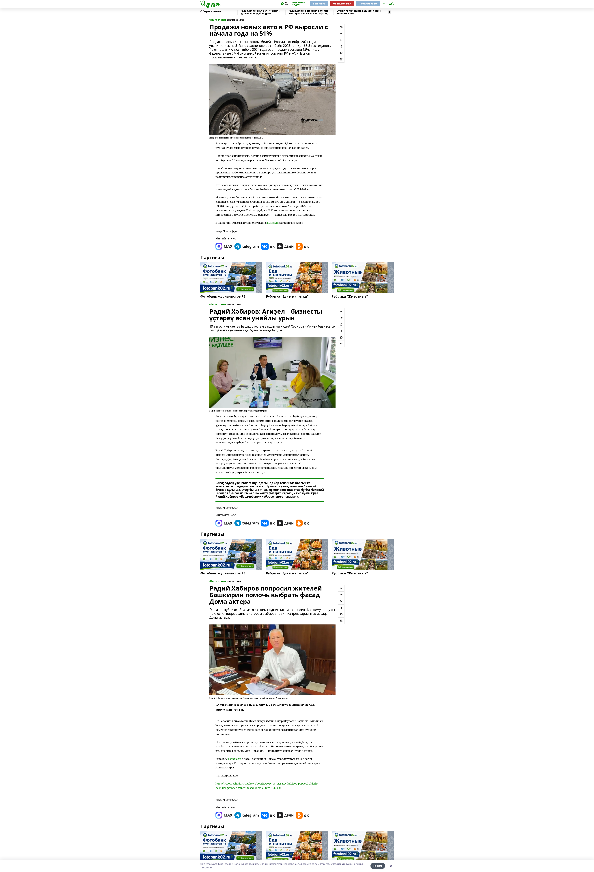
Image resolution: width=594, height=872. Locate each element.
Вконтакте (319, 3)
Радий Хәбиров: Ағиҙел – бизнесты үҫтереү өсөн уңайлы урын (260, 12)
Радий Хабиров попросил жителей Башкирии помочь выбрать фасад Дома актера (308, 12)
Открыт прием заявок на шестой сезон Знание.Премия (359, 12)
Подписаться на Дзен (298, 4)
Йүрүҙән (210, 3)
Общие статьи (210, 11)
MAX (385, 4)
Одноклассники (342, 3)
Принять (378, 865)
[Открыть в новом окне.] (223, 246)
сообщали (234, 759)
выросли (272, 222)
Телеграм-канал (368, 3)
